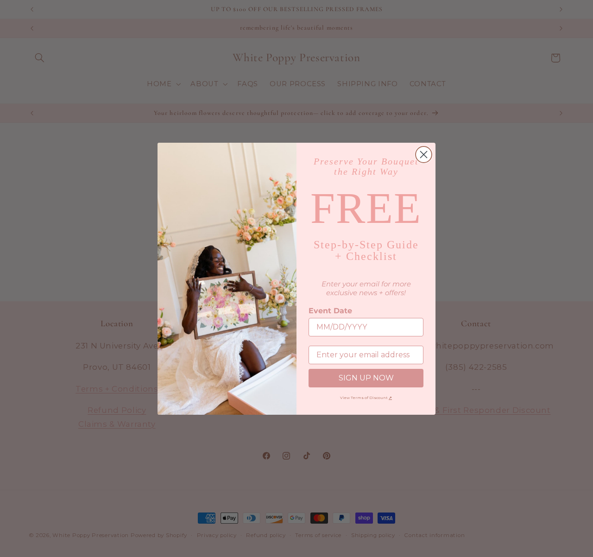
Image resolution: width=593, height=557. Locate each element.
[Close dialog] (424, 154)
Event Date (330, 310)
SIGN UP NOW (366, 377)
